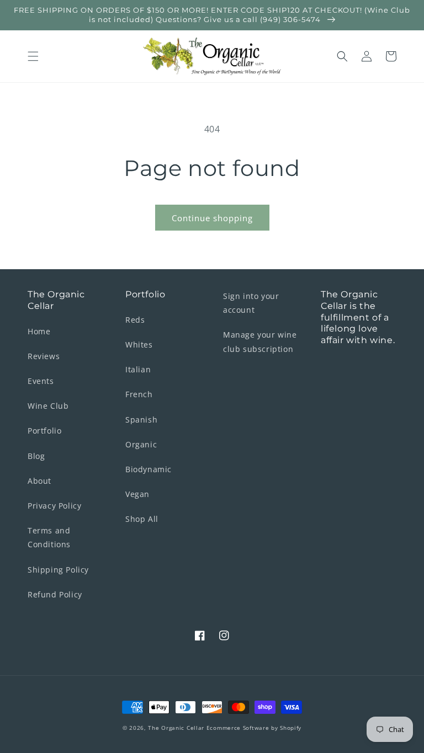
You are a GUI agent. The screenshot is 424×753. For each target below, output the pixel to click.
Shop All (141, 519)
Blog (36, 456)
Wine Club (48, 405)
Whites (139, 344)
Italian (138, 369)
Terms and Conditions (49, 537)
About (39, 481)
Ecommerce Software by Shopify (253, 727)
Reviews (44, 356)
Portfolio (44, 430)
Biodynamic (148, 469)
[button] (33, 56)
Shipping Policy (58, 569)
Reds (135, 319)
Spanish (141, 419)
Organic (141, 444)
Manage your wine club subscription (260, 341)
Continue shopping (212, 217)
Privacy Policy (54, 505)
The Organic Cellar (176, 727)
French (139, 394)
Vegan (137, 494)
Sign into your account (251, 303)
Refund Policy (55, 594)
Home (39, 331)
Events (41, 381)
